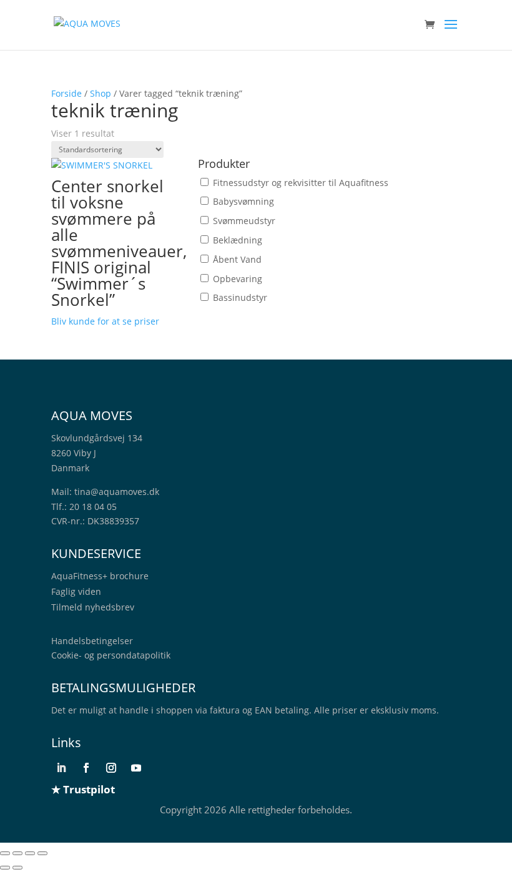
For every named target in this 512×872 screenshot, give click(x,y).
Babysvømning (243, 201)
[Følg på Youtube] (136, 768)
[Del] (30, 853)
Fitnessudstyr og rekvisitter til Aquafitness (300, 183)
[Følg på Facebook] (86, 768)
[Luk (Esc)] (42, 853)
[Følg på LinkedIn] (61, 768)
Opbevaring (237, 279)
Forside (66, 93)
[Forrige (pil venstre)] (5, 868)
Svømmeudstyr (244, 221)
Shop (100, 93)
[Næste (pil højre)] (17, 868)
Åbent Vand (237, 259)
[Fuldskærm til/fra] (17, 853)
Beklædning (237, 240)
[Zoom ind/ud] (5, 853)
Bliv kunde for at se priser (105, 321)
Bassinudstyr (240, 297)
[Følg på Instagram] (111, 768)
